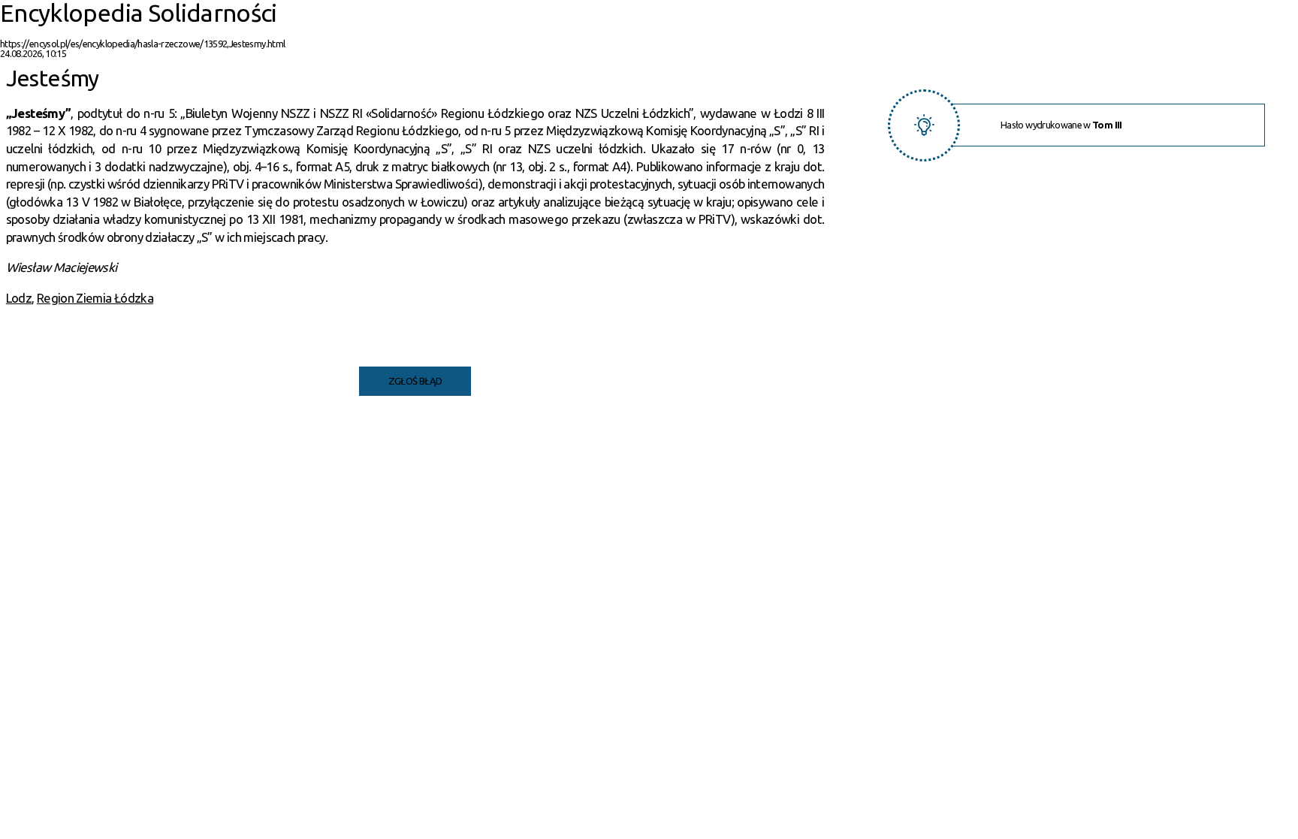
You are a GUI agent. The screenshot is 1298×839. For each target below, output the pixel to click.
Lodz (19, 298)
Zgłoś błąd (415, 381)
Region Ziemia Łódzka (95, 298)
